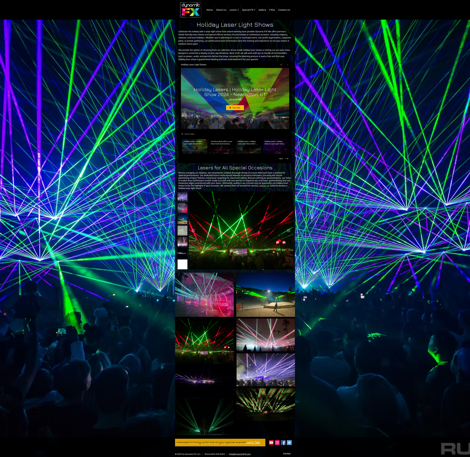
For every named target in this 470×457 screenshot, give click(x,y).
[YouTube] (271, 442)
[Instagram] (277, 442)
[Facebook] (283, 442)
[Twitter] (289, 442)
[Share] (281, 64)
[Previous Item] (193, 230)
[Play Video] (194, 146)
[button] (234, 10)
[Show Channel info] (286, 64)
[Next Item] (288, 230)
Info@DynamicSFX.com (240, 454)
